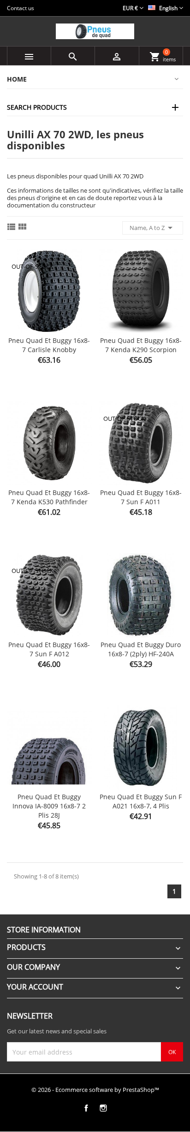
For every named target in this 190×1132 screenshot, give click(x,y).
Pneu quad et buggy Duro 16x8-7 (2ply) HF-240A (141, 649)
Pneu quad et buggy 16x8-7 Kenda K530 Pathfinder (49, 497)
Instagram (103, 1108)
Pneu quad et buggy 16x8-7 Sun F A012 (49, 649)
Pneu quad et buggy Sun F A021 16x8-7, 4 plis (141, 801)
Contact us (20, 8)
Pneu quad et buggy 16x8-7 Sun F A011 (141, 497)
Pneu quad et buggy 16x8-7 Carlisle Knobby (49, 345)
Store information (44, 930)
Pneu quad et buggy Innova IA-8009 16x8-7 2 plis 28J (49, 806)
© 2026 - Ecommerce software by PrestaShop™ (95, 1089)
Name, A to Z (153, 227)
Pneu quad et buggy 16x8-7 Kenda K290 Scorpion (141, 345)
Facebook (86, 1108)
